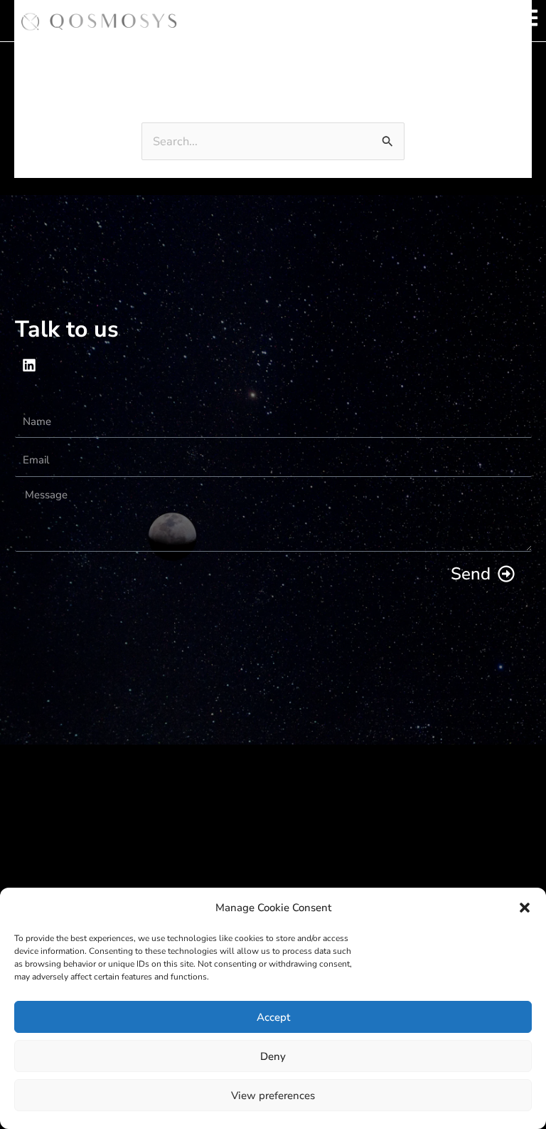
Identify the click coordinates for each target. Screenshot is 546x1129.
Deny (273, 1056)
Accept (273, 1017)
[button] (525, 907)
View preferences (273, 1095)
